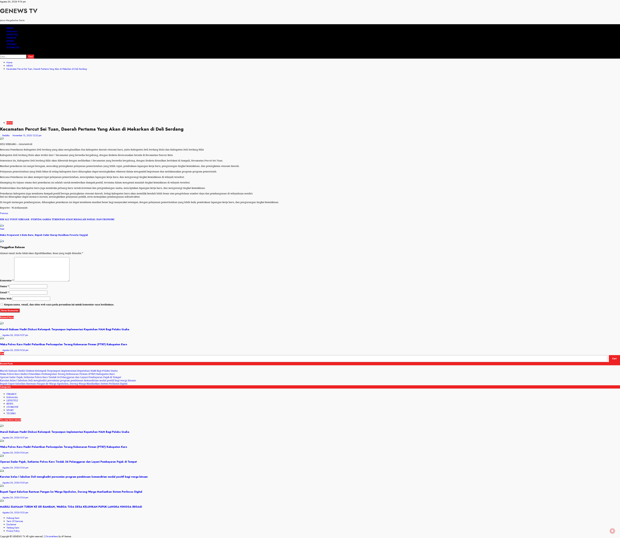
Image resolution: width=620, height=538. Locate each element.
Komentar (7, 280)
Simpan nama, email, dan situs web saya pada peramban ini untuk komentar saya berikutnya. (59, 304)
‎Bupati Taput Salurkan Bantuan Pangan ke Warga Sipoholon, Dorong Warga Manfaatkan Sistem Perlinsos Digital (63, 383)
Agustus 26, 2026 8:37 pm (15, 335)
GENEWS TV (18, 10)
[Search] (1, 53)
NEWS (9, 28)
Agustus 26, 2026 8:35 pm (15, 482)
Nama (4, 286)
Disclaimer (11, 524)
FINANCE (11, 37)
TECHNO (11, 44)
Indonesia (11, 31)
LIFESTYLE (12, 34)
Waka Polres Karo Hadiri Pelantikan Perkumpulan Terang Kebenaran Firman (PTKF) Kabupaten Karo (63, 344)
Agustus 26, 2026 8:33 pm (15, 512)
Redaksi (6, 135)
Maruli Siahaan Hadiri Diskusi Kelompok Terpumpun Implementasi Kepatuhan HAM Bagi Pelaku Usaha (64, 329)
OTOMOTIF (12, 47)
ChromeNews (51, 536)
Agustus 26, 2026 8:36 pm (15, 350)
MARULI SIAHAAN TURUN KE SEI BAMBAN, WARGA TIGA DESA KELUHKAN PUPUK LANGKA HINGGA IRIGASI (71, 507)
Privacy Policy (13, 531)
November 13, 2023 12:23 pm (27, 135)
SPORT (10, 41)
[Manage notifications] (612, 530)
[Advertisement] (310, 96)
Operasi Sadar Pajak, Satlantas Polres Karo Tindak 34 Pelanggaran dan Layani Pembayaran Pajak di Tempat (60, 377)
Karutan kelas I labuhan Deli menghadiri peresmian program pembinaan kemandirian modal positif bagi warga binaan (68, 380)
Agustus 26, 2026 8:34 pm (15, 497)
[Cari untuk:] (13, 56)
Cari (2, 353)
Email (4, 292)
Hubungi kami (12, 518)
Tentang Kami (12, 527)
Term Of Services (14, 521)
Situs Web (6, 298)
